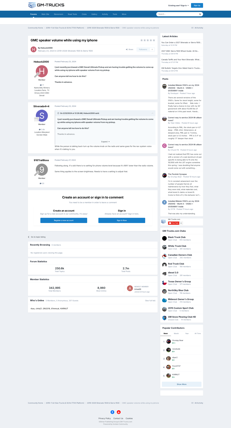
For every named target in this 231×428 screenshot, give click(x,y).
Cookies (129, 418)
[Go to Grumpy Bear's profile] (164, 175)
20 (42, 183)
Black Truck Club (177, 237)
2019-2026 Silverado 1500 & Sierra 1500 (75, 51)
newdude (176, 349)
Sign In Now (122, 220)
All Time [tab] (198, 333)
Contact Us (118, 418)
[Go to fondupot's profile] (164, 86)
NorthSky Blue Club (178, 290)
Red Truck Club (176, 263)
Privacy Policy (105, 418)
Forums (33, 14)
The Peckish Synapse (177, 174)
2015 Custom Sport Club (181, 308)
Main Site (45, 14)
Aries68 (137, 289)
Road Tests (72, 14)
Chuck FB (175, 150)
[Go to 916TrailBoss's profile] (42, 170)
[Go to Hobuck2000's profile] (33, 49)
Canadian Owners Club (180, 255)
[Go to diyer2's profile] (168, 358)
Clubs (84, 14)
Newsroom (58, 14)
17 (43, 85)
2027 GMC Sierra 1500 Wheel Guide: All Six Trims (179, 51)
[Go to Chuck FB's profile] (164, 145)
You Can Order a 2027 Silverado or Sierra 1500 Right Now (180, 42)
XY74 (173, 209)
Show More (181, 384)
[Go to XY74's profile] (164, 202)
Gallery (94, 14)
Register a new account (63, 220)
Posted (187, 93)
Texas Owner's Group (179, 281)
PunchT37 (176, 366)
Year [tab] (187, 333)
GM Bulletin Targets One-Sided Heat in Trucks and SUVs (180, 68)
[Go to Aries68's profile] (130, 288)
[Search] (200, 14)
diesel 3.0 (173, 272)
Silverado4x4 (41, 106)
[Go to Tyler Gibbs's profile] (164, 119)
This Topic (190, 14)
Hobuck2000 (47, 48)
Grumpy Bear (176, 177)
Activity (105, 14)
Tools (115, 14)
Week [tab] (165, 333)
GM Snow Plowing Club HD (182, 316)
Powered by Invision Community (115, 424)
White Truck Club (177, 246)
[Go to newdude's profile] (168, 350)
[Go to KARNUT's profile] (168, 375)
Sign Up (197, 5)
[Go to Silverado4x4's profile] (42, 116)
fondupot (174, 93)
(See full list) (150, 300)
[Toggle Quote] (58, 113)
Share (130, 49)
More (124, 14)
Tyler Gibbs (175, 123)
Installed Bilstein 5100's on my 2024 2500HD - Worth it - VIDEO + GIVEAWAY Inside (183, 88)
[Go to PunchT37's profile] (168, 367)
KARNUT (176, 374)
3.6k (43, 129)
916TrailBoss (41, 160)
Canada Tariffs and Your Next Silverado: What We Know (180, 59)
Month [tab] (176, 333)
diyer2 (175, 357)
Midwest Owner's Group (181, 299)
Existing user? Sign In (178, 5)
